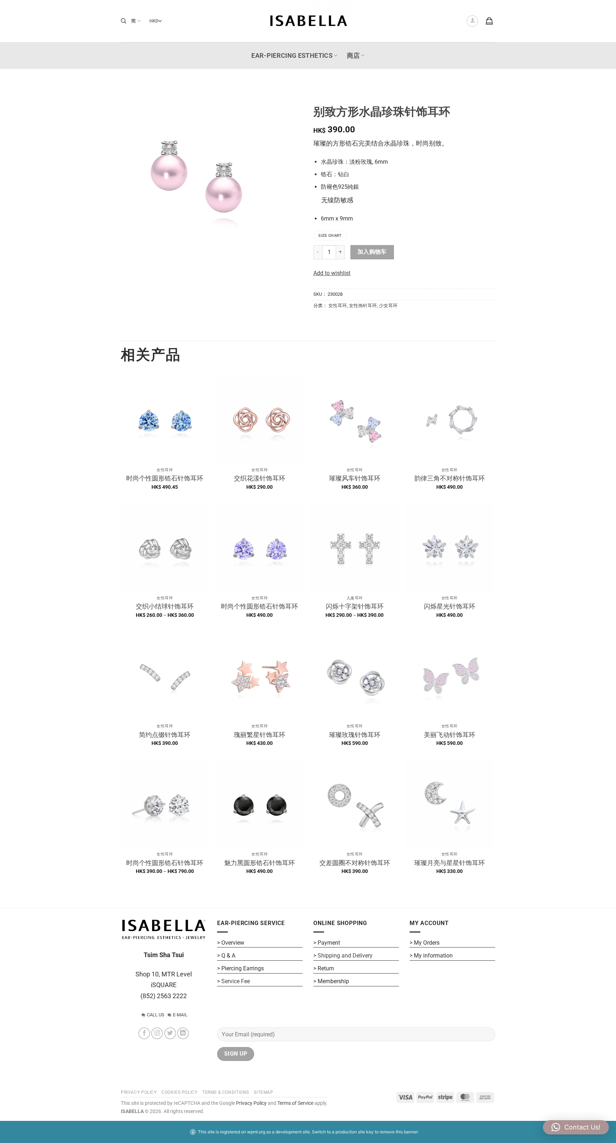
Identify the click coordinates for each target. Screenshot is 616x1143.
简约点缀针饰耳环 (164, 734)
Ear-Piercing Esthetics (292, 55)
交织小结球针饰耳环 (165, 606)
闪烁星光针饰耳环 (449, 606)
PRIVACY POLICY (139, 1092)
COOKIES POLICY (179, 1092)
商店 (353, 55)
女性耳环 (337, 305)
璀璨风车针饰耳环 (354, 478)
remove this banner (398, 1131)
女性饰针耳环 (363, 305)
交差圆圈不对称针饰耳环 (354, 863)
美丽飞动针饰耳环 (449, 734)
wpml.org (256, 1131)
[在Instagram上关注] (157, 1033)
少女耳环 (388, 305)
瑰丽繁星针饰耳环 (259, 734)
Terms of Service (295, 1103)
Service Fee (235, 981)
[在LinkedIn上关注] (183, 1033)
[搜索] (123, 21)
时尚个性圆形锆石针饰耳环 (164, 478)
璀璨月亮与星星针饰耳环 (449, 863)
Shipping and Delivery (345, 955)
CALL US (155, 1014)
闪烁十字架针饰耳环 (355, 606)
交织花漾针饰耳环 (259, 478)
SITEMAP (263, 1092)
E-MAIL (180, 1014)
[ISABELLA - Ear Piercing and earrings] (308, 20)
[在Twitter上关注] (170, 1033)
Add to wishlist (331, 273)
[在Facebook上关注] (144, 1033)
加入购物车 (372, 252)
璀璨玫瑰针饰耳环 (354, 734)
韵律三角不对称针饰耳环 (449, 478)
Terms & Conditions (225, 1092)
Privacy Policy (251, 1103)
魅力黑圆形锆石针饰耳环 (259, 863)
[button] (472, 21)
